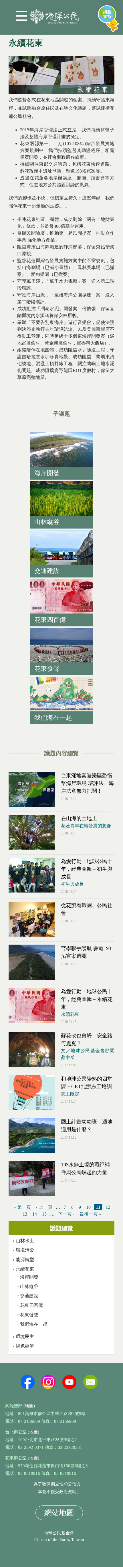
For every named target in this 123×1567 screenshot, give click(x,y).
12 (108, 1207)
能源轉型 (25, 1259)
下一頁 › (66, 1214)
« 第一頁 (22, 1207)
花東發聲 (29, 1314)
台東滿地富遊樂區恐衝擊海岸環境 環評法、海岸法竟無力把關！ (87, 783)
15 (44, 1214)
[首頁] (54, 14)
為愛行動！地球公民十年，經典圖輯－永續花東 (86, 999)
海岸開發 (29, 1277)
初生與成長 (72, 884)
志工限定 (70, 1093)
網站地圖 (59, 1513)
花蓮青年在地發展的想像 (86, 825)
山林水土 (25, 1240)
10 (88, 1207)
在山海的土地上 (79, 818)
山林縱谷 (29, 1286)
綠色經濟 (25, 1346)
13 (25, 1214)
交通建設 (29, 1295)
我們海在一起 (33, 1324)
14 (34, 1214)
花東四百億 (31, 1305)
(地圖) (29, 1406)
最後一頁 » (90, 1214)
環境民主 (25, 1336)
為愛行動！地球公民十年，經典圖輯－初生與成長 (86, 869)
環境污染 (25, 1250)
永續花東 (70, 1014)
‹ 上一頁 (44, 1207)
